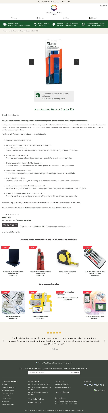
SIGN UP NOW (54, 218)
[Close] (78, 182)
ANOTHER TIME (54, 226)
